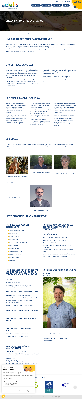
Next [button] (75, 387)
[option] (49, 385)
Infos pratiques (59, 1)
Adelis (7, 33)
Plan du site (26, 397)
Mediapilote (44, 397)
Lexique (68, 1)
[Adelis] (10, 6)
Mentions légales (35, 397)
